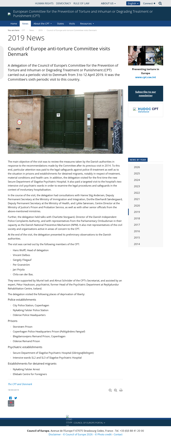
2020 (137, 205)
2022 (137, 192)
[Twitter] (15, 398)
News (25, 23)
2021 (137, 199)
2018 (137, 218)
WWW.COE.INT (16, 3)
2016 (137, 231)
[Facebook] (10, 398)
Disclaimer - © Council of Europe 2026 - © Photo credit (80, 434)
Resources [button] (86, 23)
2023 (137, 186)
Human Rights (44, 3)
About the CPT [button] (41, 23)
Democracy (63, 3)
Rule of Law (81, 3)
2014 (137, 244)
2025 (137, 173)
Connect (148, 3)
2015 (137, 237)
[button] (85, 423)
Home (14, 23)
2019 (137, 212)
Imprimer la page (121, 389)
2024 (137, 180)
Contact (118, 434)
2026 (137, 167)
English (132, 3)
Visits (72, 23)
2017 (137, 224)
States (60, 23)
